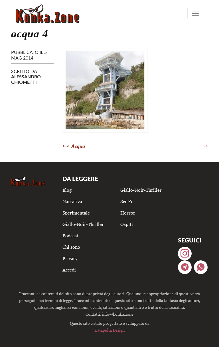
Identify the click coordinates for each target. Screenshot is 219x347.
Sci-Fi (126, 201)
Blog (67, 190)
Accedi (69, 269)
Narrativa (72, 201)
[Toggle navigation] (195, 13)
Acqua (78, 146)
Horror (127, 212)
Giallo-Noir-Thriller (83, 224)
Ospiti (126, 224)
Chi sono (71, 247)
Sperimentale (76, 212)
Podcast (70, 235)
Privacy (70, 258)
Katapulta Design (109, 330)
